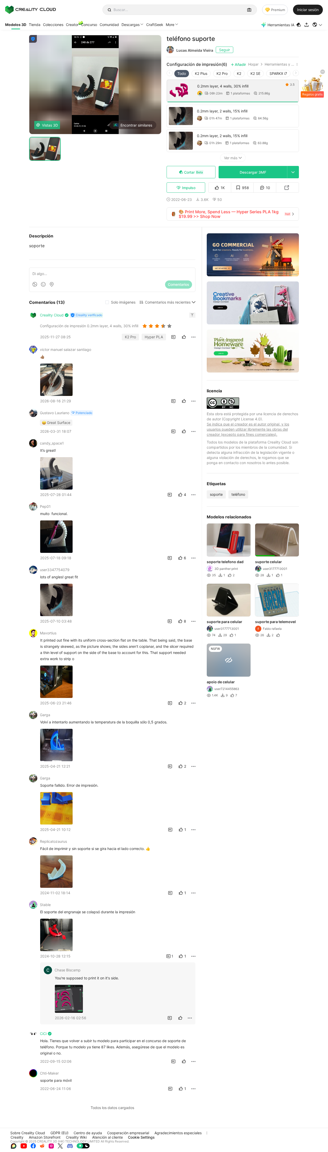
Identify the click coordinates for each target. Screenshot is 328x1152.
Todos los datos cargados (112, 1107)
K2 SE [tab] (255, 73)
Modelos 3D (15, 24)
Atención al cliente (107, 1137)
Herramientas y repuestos (280, 64)
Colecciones (53, 24)
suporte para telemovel (275, 621)
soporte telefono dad (225, 562)
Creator (72, 24)
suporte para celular (224, 621)
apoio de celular (221, 682)
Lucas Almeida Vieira (194, 50)
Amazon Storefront (45, 1137)
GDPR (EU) (59, 1133)
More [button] (170, 24)
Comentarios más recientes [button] (168, 302)
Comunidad (109, 24)
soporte (216, 494)
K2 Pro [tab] (222, 73)
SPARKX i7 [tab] (278, 73)
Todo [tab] (181, 73)
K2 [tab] (239, 73)
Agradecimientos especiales (178, 1133)
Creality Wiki (76, 1137)
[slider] (157, 326)
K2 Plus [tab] (201, 73)
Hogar (253, 64)
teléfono (238, 494)
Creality (17, 1137)
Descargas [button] (131, 24)
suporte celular (268, 562)
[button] (317, 24)
